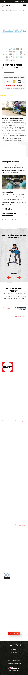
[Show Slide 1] (7, 49)
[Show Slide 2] (10, 49)
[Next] (24, 55)
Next (23, 82)
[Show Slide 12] (10, 54)
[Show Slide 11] (7, 54)
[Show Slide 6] (7, 52)
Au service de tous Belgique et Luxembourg (8, 2)
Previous (5, 82)
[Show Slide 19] (17, 57)
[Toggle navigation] (24, 5)
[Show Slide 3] (14, 49)
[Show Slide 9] (17, 52)
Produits (7, 10)
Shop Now (8, 85)
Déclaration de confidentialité (14, 663)
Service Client (14, 652)
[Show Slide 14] (17, 54)
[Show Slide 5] (21, 49)
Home (3, 10)
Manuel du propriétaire (9, 72)
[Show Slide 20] (21, 57)
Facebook (7, 645)
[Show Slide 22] (10, 60)
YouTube (11, 645)
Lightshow (14, 273)
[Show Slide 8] (14, 52)
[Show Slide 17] (10, 57)
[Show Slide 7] (10, 52)
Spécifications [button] (7, 209)
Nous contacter (14, 657)
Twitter (17, 645)
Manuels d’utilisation (14, 655)
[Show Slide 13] (14, 54)
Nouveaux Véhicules (14, 10)
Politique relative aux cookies (14, 660)
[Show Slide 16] (7, 57)
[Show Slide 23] (14, 60)
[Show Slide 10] (21, 52)
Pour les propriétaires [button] (10, 220)
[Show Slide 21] (7, 60)
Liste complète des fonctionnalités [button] (9, 214)
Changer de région (19, 1)
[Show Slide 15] (21, 54)
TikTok (20, 645)
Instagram (14, 645)
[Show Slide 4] (17, 49)
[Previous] (3, 55)
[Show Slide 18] (14, 57)
